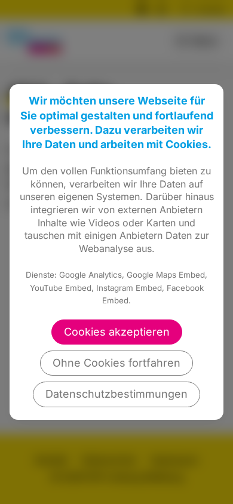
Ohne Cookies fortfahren (116, 363)
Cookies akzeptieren (117, 331)
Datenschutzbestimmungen (116, 394)
